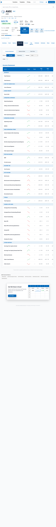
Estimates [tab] (43, 43)
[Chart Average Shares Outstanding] (34, 208)
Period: (4, 55)
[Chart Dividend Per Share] (34, 239)
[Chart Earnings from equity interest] (34, 246)
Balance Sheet (22, 51)
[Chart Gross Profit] (34, 94)
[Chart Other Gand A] (34, 264)
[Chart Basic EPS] (34, 221)
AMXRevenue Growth (36, 276)
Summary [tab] (4, 43)
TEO (9, 18)
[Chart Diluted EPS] (34, 230)
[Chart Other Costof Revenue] (34, 259)
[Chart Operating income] (34, 121)
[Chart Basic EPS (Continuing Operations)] (34, 226)
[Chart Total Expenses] (34, 201)
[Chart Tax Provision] (34, 169)
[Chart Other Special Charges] (34, 151)
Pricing (28, 2)
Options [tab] (14, 43)
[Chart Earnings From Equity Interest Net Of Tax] (34, 250)
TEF (5, 18)
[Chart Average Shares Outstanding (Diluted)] (34, 212)
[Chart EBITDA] (34, 126)
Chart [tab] (9, 43)
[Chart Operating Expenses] (34, 101)
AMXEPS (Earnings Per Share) (12, 276)
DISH (13, 18)
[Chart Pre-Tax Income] (34, 162)
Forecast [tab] (26, 43)
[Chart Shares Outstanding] (34, 217)
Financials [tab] (20, 43)
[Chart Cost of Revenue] (34, 87)
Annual (10, 55)
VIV (15, 18)
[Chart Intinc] (34, 137)
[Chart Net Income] (34, 176)
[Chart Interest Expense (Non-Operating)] (34, 133)
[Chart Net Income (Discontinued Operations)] (34, 185)
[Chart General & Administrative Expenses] (34, 110)
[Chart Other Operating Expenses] (34, 115)
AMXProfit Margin (21, 276)
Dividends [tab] (37, 43)
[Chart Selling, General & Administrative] (34, 106)
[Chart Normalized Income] (34, 194)
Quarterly (19, 55)
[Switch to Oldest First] (7, 59)
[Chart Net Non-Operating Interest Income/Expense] (34, 142)
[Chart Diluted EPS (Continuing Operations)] (34, 235)
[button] (46, 2)
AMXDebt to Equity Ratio (44, 276)
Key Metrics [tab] (31, 43)
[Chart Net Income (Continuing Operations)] (34, 180)
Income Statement (9, 51)
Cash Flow (32, 51)
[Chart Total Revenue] (34, 76)
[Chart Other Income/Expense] (34, 146)
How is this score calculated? (50, 30)
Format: (27, 55)
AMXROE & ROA (4, 278)
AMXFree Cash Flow (28, 276)
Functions (15, 2)
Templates (22, 2)
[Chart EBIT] (34, 158)
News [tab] (48, 43)
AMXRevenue (4, 276)
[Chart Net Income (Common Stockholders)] (34, 189)
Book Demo (51, 2)
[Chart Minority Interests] (34, 255)
